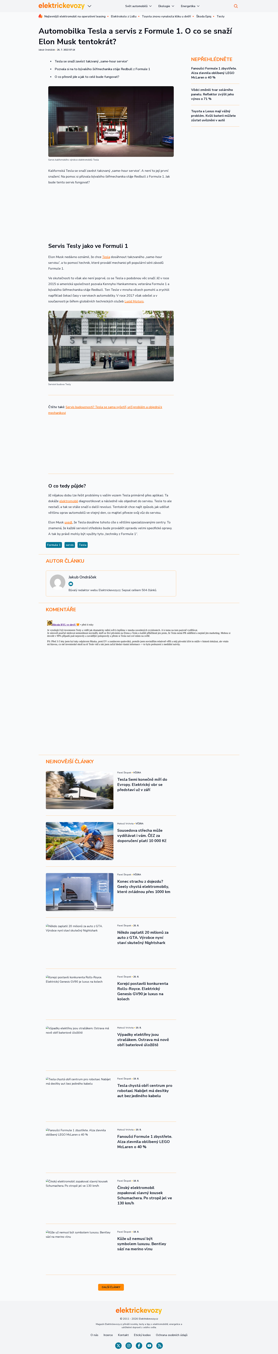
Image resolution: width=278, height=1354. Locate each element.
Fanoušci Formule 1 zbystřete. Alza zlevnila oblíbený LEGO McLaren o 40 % (214, 73)
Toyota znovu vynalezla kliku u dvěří (166, 16)
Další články (111, 1287)
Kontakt (123, 1335)
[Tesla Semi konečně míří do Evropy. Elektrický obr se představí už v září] (79, 790)
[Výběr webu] (89, 6)
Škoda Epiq (203, 16)
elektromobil (68, 501)
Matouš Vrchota (125, 823)
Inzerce (108, 1335)
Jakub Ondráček (47, 49)
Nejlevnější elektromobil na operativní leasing (75, 16)
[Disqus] (139, 659)
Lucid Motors (134, 301)
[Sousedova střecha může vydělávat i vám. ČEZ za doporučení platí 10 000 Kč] (79, 841)
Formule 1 (54, 545)
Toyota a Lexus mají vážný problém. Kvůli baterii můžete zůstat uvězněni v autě (213, 115)
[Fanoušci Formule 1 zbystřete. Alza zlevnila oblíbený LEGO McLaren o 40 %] (79, 1147)
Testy (220, 16)
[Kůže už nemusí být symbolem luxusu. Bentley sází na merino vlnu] (79, 1249)
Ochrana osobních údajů (171, 1335)
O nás (94, 1335)
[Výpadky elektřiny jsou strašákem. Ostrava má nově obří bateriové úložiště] (79, 1045)
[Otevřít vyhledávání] (236, 6)
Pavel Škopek (124, 772)
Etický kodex (142, 1335)
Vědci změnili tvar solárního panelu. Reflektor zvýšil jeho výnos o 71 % (212, 94)
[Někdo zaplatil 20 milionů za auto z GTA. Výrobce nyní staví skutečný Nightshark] (79, 943)
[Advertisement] (111, 211)
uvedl (68, 522)
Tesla (106, 257)
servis (70, 545)
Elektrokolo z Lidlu (123, 16)
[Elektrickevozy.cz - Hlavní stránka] (62, 6)
